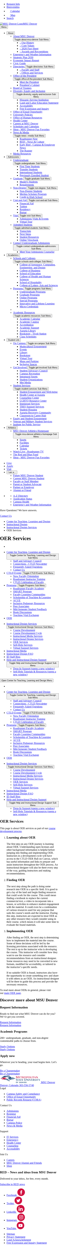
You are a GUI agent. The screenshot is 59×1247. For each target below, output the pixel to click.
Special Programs (29, 300)
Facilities (24, 442)
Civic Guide (19, 63)
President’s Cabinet (29, 85)
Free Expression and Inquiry (34, 108)
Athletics (12, 428)
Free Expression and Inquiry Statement (27, 1242)
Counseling (12, 1145)
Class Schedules (28, 336)
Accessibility (26, 105)
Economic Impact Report (26, 60)
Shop (9, 1165)
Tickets (23, 448)
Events (23, 349)
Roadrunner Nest (28, 138)
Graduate (18, 178)
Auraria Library (28, 330)
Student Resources (29, 237)
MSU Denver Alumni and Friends (24, 1162)
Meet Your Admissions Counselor (37, 251)
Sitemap (11, 1234)
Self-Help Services (22, 645)
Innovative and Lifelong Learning (37, 303)
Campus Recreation (30, 373)
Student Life (13, 340)
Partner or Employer (23, 487)
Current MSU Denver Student (28, 478)
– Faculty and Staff (29, 69)
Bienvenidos (13, 7)
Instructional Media (17, 650)
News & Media (21, 132)
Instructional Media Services (27, 636)
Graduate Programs (30, 294)
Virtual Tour (26, 221)
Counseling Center (29, 397)
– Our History (27, 42)
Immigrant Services (30, 403)
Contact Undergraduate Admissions (31, 243)
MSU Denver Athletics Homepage (31, 430)
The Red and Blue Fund (25, 454)
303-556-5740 (26, 1085)
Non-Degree (20, 187)
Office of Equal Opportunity (27, 111)
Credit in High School (31, 197)
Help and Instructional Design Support (26, 659)
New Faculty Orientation (26, 576)
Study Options (7, 1049)
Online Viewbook (29, 240)
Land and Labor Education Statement (39, 102)
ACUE (16, 600)
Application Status (22, 498)
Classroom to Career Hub (33, 415)
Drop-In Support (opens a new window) (34, 668)
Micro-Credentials (29, 306)
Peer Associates (21, 606)
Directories (19, 66)
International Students (31, 172)
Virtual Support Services (25, 648)
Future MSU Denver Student (28, 475)
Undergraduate (21, 160)
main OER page (12, 993)
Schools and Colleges (24, 258)
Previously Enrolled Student (34, 175)
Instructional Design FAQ (20, 653)
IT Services (12, 1137)
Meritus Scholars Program (33, 194)
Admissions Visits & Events (34, 218)
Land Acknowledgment (19, 1239)
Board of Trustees (22, 88)
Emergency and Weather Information (32, 54)
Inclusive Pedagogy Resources (29, 603)
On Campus (19, 343)
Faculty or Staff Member (26, 481)
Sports (23, 439)
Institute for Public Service (26, 424)
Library (23, 352)
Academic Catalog (29, 321)
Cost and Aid (20, 200)
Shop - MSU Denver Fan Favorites (31, 129)
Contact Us (19, 569)
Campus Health (21, 501)
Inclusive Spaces (28, 364)
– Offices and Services (31, 72)
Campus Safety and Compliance (23, 1093)
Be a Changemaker (10, 1073)
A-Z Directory (20, 495)
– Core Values (27, 45)
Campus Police (14, 1122)
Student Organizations (31, 379)
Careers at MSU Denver (25, 123)
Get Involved (20, 367)
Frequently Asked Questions (27, 566)
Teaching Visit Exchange (26, 615)
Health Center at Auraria (32, 394)
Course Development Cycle (27, 633)
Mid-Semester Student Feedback (30, 609)
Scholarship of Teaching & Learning (32, 597)
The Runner (26, 150)
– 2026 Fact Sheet (29, 48)
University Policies (23, 114)
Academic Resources (24, 312)
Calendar (24, 445)
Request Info (13, 4)
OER (9, 618)
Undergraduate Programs (33, 291)
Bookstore (25, 355)
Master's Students (29, 181)
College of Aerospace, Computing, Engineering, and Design (38, 266)
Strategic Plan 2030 (23, 57)
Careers (10, 1160)
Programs (18, 288)
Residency (25, 209)
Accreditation (27, 324)
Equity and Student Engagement (30, 418)
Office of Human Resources (27, 117)
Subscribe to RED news (12, 1184)
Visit (16, 215)
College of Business (30, 270)
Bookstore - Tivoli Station (33, 333)
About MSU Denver (23, 36)
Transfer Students (29, 169)
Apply (10, 466)
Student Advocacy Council (34, 370)
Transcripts (25, 231)
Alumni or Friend (22, 490)
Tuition (23, 206)
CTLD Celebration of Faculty (28, 582)
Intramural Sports (29, 376)
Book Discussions (22, 612)
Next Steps (25, 234)
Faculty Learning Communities (29, 594)
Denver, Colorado (9, 1085)
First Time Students (30, 166)
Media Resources (22, 153)
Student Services (21, 385)
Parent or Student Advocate (27, 484)
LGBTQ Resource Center (33, 400)
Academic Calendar (30, 319)
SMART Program (22, 591)
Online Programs (28, 297)
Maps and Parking (29, 361)
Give (9, 463)
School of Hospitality (31, 282)
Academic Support (29, 327)
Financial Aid (27, 203)
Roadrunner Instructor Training (29, 579)
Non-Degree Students (31, 191)
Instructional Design (17, 524)
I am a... (12, 472)
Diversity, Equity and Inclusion (29, 91)
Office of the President (24, 75)
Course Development (24, 630)
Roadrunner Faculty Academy (28, 588)
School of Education (30, 273)
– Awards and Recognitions (34, 51)
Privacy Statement (16, 1236)
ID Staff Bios (13, 656)
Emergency (12, 1139)
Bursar (23, 212)
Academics (13, 255)
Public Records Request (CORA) (24, 1099)
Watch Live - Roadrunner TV (28, 451)
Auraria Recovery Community (35, 412)
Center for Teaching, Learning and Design (28, 521)
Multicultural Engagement (33, 346)
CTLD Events (14, 573)
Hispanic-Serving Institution (34, 99)
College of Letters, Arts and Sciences (39, 285)
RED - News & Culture (32, 141)
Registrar (11, 1114)
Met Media (25, 382)
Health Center (20, 120)
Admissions (13, 157)
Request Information (10, 1025)
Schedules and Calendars (26, 126)
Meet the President (29, 82)
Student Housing (28, 409)
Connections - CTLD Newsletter (30, 563)
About (10, 33)
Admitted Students (22, 224)
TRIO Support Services (32, 406)
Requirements (27, 184)
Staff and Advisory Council (27, 561)
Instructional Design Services (22, 527)
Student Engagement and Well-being (39, 392)
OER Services (20, 642)
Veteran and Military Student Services (32, 421)
